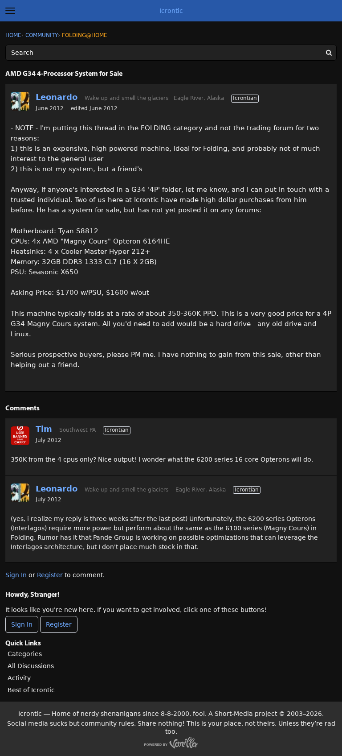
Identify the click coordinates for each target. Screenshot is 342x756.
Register (50, 574)
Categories (25, 653)
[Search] (329, 53)
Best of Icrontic (31, 690)
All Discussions (31, 665)
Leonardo (56, 97)
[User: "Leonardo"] (20, 101)
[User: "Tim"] (20, 435)
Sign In (16, 574)
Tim (44, 429)
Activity (19, 678)
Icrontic (171, 10)
